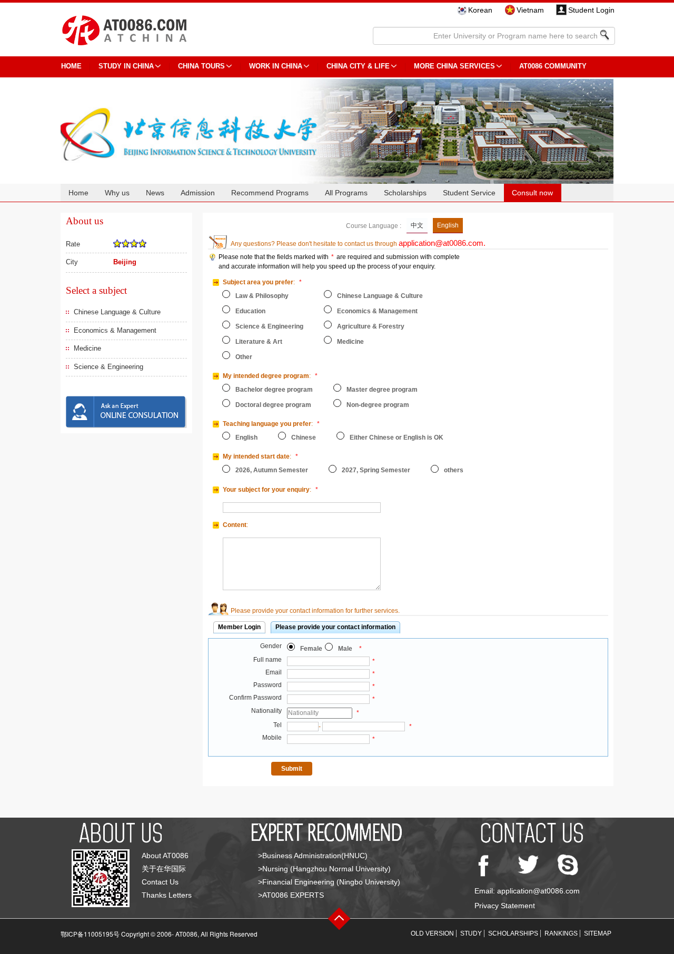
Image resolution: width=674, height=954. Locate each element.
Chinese (303, 437)
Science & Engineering (108, 367)
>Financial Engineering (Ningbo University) (329, 882)
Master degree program (382, 389)
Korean (480, 10)
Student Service (469, 192)
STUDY (471, 933)
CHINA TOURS (201, 66)
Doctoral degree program (273, 405)
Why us (117, 192)
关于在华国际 (164, 868)
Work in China (275, 66)
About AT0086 (165, 855)
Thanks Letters (167, 895)
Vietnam (530, 10)
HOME (71, 66)
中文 (417, 225)
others (453, 470)
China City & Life (358, 66)
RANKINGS (561, 933)
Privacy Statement (504, 905)
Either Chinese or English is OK (396, 437)
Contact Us (160, 882)
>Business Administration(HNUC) (313, 855)
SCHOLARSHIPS (513, 933)
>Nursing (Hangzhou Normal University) (324, 868)
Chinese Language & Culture (117, 312)
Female (311, 648)
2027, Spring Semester (376, 470)
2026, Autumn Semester (271, 470)
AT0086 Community (553, 66)
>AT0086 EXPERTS (291, 895)
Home (78, 192)
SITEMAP (597, 933)
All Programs (346, 192)
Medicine (87, 348)
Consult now (532, 192)
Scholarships (405, 192)
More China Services (454, 66)
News (155, 192)
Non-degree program (377, 405)
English (448, 225)
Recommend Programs (270, 192)
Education (250, 311)
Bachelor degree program (274, 389)
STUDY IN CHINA (126, 66)
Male (345, 648)
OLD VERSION (432, 933)
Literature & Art (258, 341)
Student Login (591, 10)
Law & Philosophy (262, 296)
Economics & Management (115, 330)
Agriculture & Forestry (370, 326)
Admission (198, 192)
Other (243, 357)
